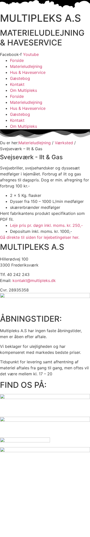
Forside (17, 60)
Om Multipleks (23, 90)
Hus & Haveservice (28, 72)
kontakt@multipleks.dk (34, 280)
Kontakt (17, 84)
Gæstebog (20, 78)
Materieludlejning (26, 66)
